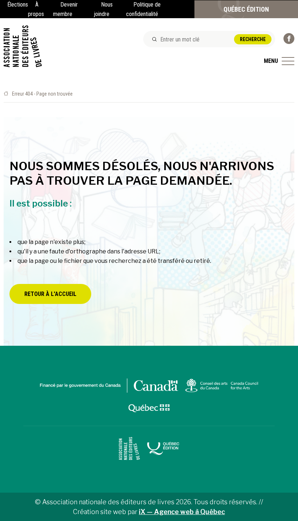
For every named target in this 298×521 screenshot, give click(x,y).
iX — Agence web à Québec (182, 512)
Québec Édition (246, 9)
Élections (17, 4)
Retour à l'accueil (50, 293)
